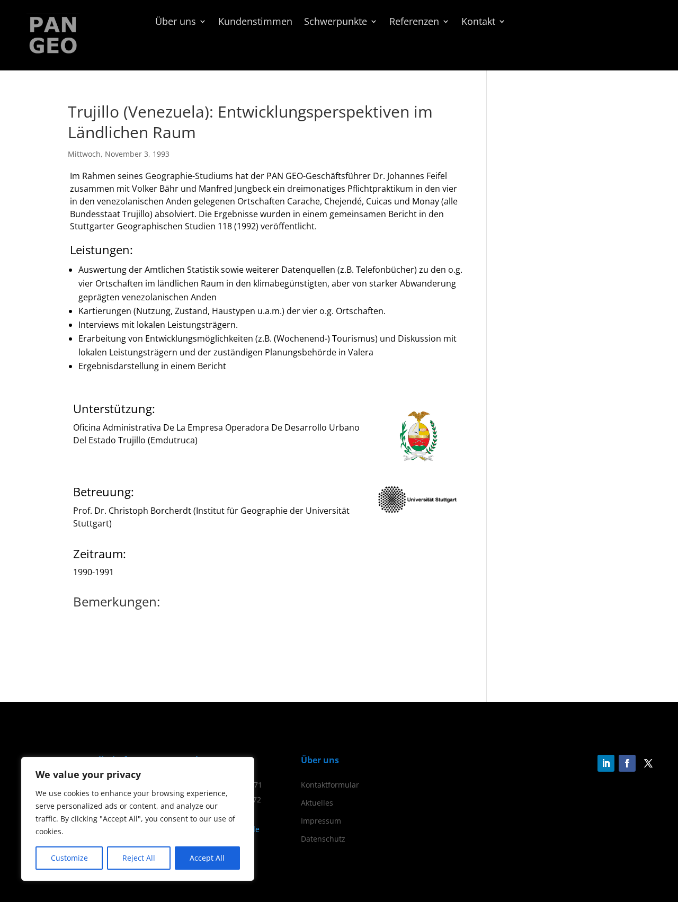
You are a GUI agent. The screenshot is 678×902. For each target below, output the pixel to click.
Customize (69, 858)
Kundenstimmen (255, 22)
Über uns (175, 22)
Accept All (207, 858)
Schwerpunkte (335, 22)
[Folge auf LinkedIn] (605, 763)
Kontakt (478, 22)
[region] (137, 819)
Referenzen (414, 22)
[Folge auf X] (648, 763)
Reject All (138, 858)
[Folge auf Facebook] (627, 763)
